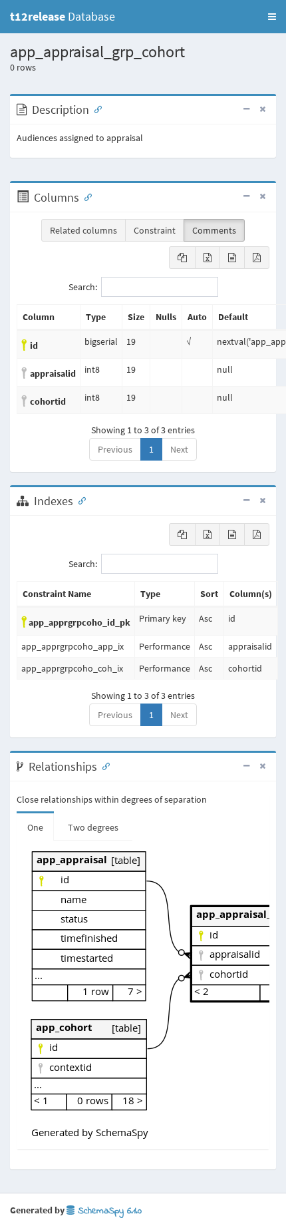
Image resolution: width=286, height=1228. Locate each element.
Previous (115, 449)
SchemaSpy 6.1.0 (108, 1211)
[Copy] (182, 257)
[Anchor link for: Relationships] (103, 765)
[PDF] (256, 257)
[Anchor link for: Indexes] (79, 500)
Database (62, 16)
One (35, 827)
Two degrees (93, 827)
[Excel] (207, 257)
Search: (83, 287)
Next (179, 449)
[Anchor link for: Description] (95, 108)
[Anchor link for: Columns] (85, 196)
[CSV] (232, 257)
